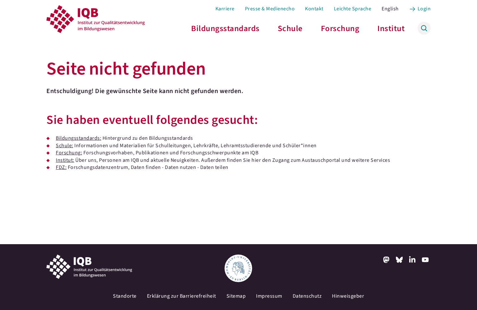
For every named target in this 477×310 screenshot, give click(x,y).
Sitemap (236, 296)
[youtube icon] (425, 260)
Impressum (269, 296)
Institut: (65, 160)
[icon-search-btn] (424, 28)
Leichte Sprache (353, 8)
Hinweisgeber (348, 296)
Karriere (225, 8)
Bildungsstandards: (78, 138)
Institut (391, 28)
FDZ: (61, 167)
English (390, 8)
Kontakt (314, 8)
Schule (290, 28)
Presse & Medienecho (270, 8)
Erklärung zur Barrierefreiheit (181, 296)
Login (424, 8)
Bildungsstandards (225, 28)
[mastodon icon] (386, 260)
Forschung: (69, 152)
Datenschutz (307, 296)
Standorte (125, 296)
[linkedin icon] (412, 260)
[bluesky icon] (399, 260)
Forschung (340, 28)
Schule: (64, 145)
